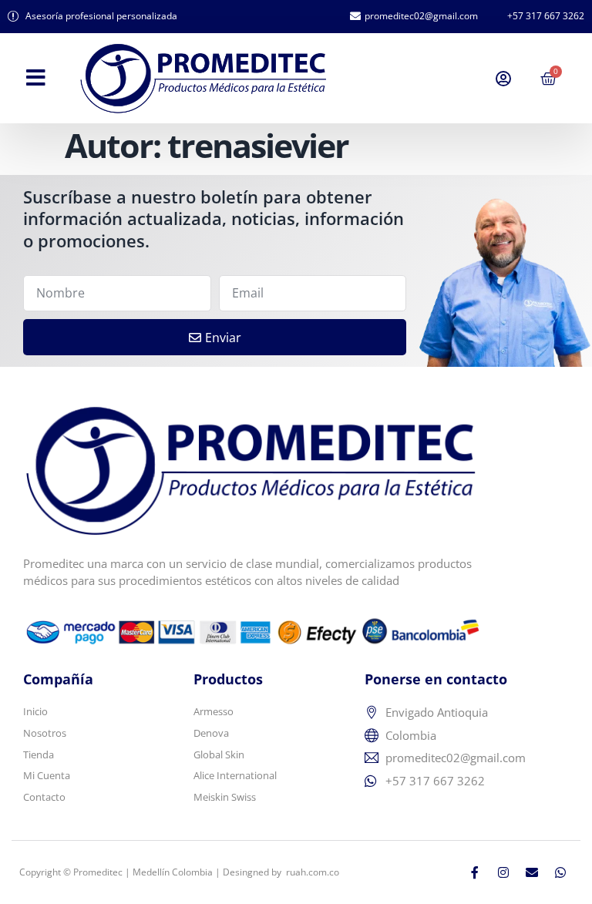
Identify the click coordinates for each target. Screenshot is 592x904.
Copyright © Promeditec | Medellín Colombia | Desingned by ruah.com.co (179, 872)
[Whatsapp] (560, 872)
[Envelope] (532, 872)
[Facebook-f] (474, 872)
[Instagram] (503, 872)
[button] (36, 78)
